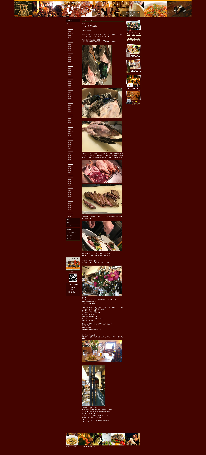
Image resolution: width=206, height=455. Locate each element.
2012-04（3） (70, 190)
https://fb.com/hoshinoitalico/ (89, 419)
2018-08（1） (70, 83)
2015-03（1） (70, 124)
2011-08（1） (70, 205)
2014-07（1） (70, 135)
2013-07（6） (70, 157)
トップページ (70, 20)
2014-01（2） (70, 144)
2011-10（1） (70, 203)
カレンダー (69, 225)
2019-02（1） (70, 74)
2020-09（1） (70, 55)
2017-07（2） (70, 98)
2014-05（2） (70, 140)
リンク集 (69, 238)
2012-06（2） (70, 185)
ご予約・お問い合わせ (71, 232)
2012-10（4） (70, 177)
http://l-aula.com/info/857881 (89, 316)
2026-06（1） (70, 26)
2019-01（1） (70, 76)
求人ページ (69, 235)
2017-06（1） (70, 100)
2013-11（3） (70, 148)
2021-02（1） (70, 50)
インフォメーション (71, 23)
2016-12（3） (70, 107)
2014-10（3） (70, 133)
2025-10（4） (70, 33)
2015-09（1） (70, 122)
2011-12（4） (70, 198)
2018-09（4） (70, 81)
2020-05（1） (70, 61)
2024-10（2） (70, 42)
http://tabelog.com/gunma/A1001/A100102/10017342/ (96, 421)
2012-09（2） (70, 179)
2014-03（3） (70, 142)
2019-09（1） (70, 70)
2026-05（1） (70, 29)
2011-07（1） (70, 207)
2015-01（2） (70, 129)
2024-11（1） (70, 39)
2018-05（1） (70, 87)
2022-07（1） (70, 44)
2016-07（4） (70, 113)
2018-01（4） (70, 92)
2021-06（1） (70, 46)
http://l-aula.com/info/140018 (89, 320)
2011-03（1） (70, 216)
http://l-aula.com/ (86, 327)
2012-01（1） (70, 196)
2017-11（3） (70, 94)
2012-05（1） (70, 188)
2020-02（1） (70, 66)
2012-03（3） (70, 192)
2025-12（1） (70, 31)
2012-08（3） (70, 181)
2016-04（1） (70, 118)
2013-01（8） (70, 170)
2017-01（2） (70, 105)
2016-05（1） (70, 116)
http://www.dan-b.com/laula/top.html (91, 329)
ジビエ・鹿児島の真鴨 (89, 26)
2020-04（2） (70, 63)
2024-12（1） (70, 37)
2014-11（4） (70, 131)
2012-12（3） (70, 172)
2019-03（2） (70, 72)
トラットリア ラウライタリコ (77, 446)
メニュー (69, 222)
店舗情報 (69, 229)
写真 (68, 219)
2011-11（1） (70, 201)
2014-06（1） (70, 137)
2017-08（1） (70, 96)
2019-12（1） (70, 68)
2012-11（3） (70, 174)
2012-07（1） (70, 183)
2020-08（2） (70, 57)
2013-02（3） (70, 168)
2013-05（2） (70, 161)
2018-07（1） (70, 85)
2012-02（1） (70, 194)
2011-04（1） (70, 214)
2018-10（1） (70, 79)
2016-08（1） (70, 111)
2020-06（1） (70, 59)
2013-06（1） (70, 159)
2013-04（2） (70, 164)
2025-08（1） (70, 35)
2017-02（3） (70, 103)
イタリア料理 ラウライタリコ (75, 2)
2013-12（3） (70, 146)
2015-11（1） (70, 120)
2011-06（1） (70, 209)
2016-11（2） (70, 109)
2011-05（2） (70, 211)
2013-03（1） (70, 166)
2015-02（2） (70, 127)
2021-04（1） (70, 48)
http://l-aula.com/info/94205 (89, 301)
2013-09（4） (70, 153)
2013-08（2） (70, 155)
